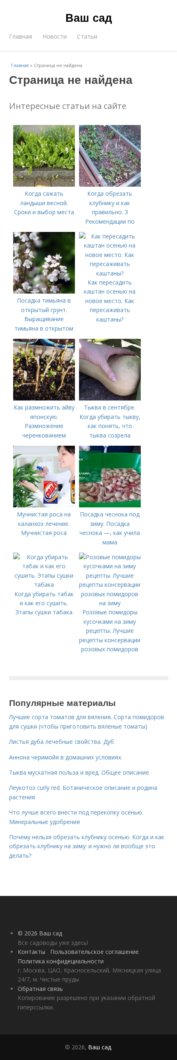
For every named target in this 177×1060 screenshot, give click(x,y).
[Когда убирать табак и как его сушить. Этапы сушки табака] (44, 584)
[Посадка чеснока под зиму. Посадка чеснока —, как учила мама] (110, 505)
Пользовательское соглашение (94, 952)
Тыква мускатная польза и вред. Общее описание (79, 772)
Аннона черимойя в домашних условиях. (65, 757)
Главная (20, 36)
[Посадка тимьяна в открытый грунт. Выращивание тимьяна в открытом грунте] (44, 291)
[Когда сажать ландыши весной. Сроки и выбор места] (44, 184)
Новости (54, 36)
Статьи (87, 36)
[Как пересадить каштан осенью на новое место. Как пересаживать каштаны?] (110, 273)
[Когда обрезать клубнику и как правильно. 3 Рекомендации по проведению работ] (110, 184)
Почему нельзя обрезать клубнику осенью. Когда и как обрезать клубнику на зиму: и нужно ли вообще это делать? (86, 846)
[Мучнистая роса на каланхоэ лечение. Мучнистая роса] (44, 505)
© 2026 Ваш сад (40, 933)
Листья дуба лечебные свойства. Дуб (61, 741)
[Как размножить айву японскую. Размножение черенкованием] (44, 398)
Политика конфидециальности (61, 961)
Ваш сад (88, 17)
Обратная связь (40, 989)
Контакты (31, 952)
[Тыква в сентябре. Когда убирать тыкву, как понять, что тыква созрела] (110, 398)
